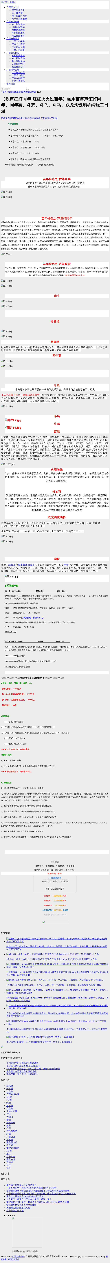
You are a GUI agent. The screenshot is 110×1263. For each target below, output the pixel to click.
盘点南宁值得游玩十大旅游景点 (21, 1185)
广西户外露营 (18, 44)
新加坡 (9, 1162)
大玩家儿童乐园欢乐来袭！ (19, 1208)
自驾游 (9, 1139)
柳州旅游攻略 (18, 33)
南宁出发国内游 (19, 16)
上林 (8, 1154)
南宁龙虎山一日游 (15, 1210)
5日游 (9, 1100)
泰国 (8, 1120)
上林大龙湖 (11, 1111)
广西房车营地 (18, 47)
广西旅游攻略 (12, 21)
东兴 (8, 1168)
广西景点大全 (12, 7)
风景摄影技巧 (18, 67)
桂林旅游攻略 (18, 30)
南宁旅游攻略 (18, 24)
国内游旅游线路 (28, 92)
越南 (8, 1125)
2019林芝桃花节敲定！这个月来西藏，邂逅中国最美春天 (33, 1068)
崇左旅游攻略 (18, 36)
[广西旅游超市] (8, 2)
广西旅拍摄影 (12, 53)
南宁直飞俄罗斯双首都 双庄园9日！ (23, 1066)
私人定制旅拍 (18, 61)
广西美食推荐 (18, 75)
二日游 (54, 118)
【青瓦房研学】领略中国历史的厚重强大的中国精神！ (32, 1188)
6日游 (9, 1097)
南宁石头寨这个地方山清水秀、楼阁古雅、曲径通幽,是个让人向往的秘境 (41, 1193)
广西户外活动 (12, 38)
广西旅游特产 (18, 72)
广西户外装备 (18, 50)
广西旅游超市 (18, 1256)
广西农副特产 (18, 78)
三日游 (9, 1105)
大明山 (9, 1117)
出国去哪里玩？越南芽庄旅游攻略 (22, 1063)
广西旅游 (10, 1137)
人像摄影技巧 (18, 64)
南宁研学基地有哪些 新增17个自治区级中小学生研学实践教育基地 (37, 1191)
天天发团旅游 (14, 92)
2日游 (9, 1151)
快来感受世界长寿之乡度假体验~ (22, 1205)
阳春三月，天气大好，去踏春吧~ (22, 1074)
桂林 (8, 1134)
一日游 (9, 1088)
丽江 (8, 1165)
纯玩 (49, 118)
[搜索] (27, 89)
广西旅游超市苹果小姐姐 (13, 118)
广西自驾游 (11, 1131)
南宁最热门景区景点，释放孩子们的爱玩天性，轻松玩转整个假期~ (38, 1202)
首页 (4, 92)
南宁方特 (10, 1156)
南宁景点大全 (18, 10)
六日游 (9, 1108)
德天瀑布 (10, 1122)
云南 (8, 1128)
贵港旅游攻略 (18, 27)
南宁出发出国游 (19, 19)
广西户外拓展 (18, 41)
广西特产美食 (12, 70)
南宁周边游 (17, 13)
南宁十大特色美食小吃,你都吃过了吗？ (24, 1196)
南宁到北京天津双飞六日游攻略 (21, 1071)
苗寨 (44, 118)
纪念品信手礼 (18, 81)
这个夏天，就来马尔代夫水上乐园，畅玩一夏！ (29, 1199)
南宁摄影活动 (18, 58)
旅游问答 (10, 84)
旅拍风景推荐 (18, 55)
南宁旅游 (10, 1159)
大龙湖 (9, 1145)
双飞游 (9, 1086)
